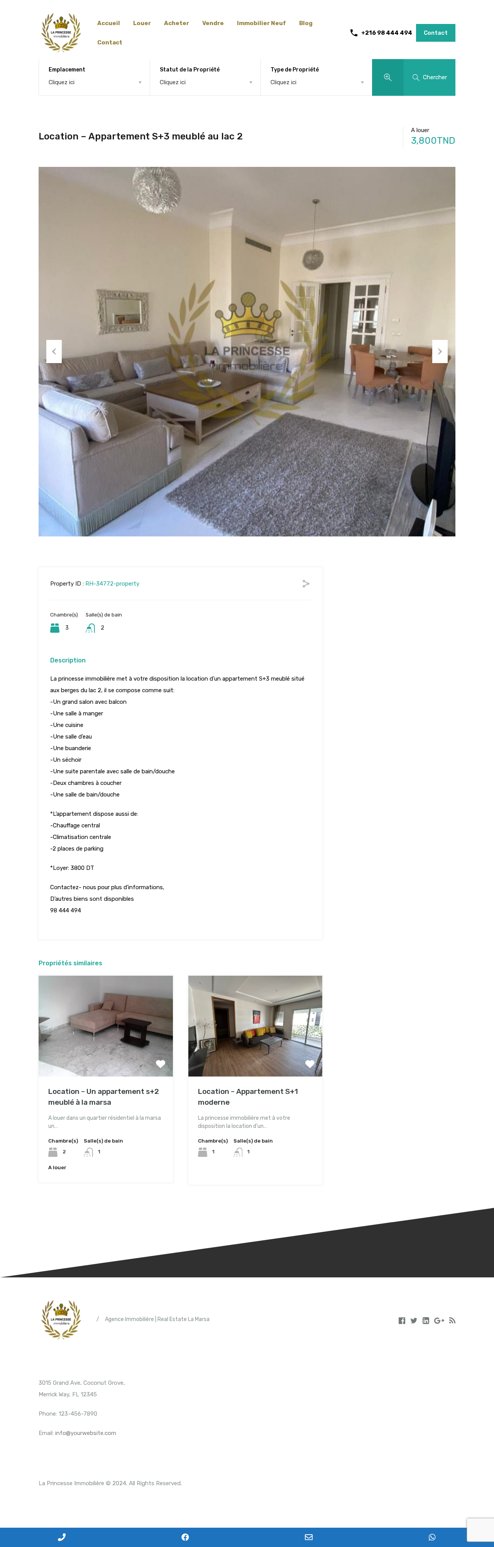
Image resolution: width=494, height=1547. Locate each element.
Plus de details (105, 1056)
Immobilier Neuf (261, 23)
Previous (54, 351)
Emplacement (67, 69)
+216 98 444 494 (386, 32)
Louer (142, 23)
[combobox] (94, 82)
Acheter (176, 23)
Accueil (108, 23)
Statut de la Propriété (190, 69)
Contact (109, 42)
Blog (306, 23)
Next (440, 351)
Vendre (213, 23)
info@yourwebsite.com (85, 1433)
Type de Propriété (295, 69)
